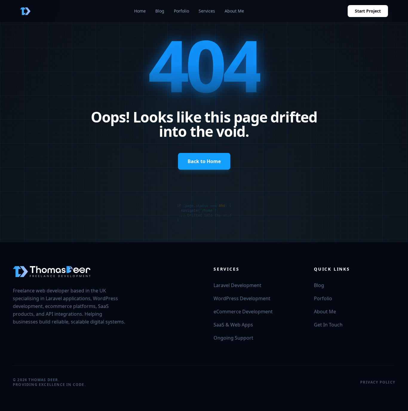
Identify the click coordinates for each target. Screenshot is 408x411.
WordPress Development (242, 298)
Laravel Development (237, 285)
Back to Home (204, 161)
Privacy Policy (377, 382)
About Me (234, 11)
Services (207, 11)
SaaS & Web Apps (233, 324)
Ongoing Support (233, 338)
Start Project (368, 11)
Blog (159, 11)
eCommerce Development (243, 311)
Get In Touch (328, 324)
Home (140, 11)
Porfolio (181, 11)
